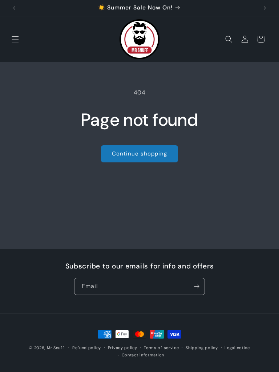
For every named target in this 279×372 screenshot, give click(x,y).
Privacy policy (122, 347)
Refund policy (86, 347)
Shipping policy (202, 347)
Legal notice (237, 347)
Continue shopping (139, 153)
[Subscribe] (197, 286)
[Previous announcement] (14, 8)
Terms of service (161, 347)
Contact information (143, 354)
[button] (15, 39)
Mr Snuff (55, 347)
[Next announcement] (265, 8)
